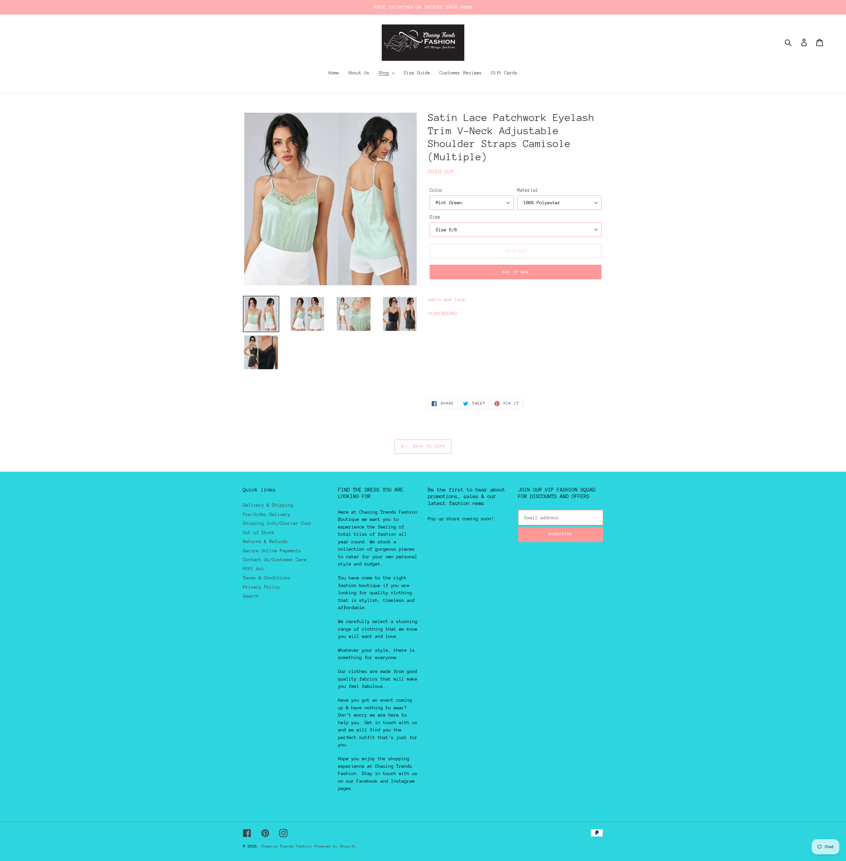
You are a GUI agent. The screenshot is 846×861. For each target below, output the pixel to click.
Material (527, 190)
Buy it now (515, 272)
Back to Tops (428, 446)
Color (436, 190)
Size (435, 216)
